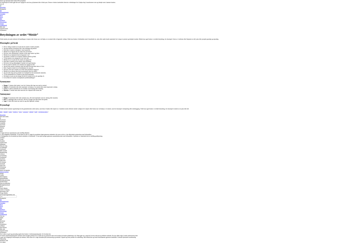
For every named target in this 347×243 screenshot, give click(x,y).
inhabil (6, 112)
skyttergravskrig (43, 112)
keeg (20, 112)
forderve (15, 112)
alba (1, 112)
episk (10, 112)
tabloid (31, 112)
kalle (36, 112)
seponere (25, 112)
